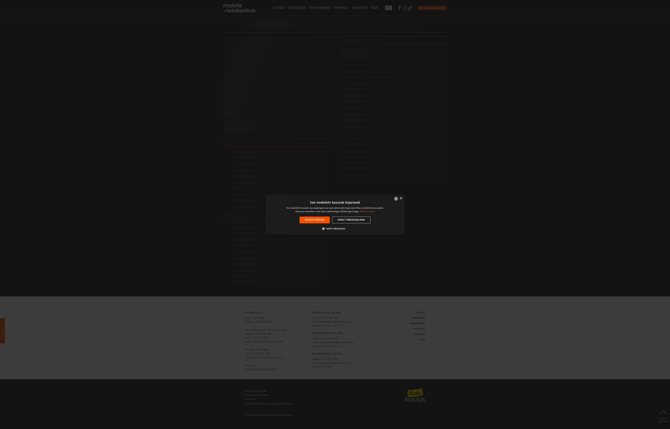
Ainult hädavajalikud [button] (351, 219)
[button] (335, 228)
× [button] (401, 198)
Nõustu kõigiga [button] (315, 219)
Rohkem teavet (367, 211)
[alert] (335, 214)
